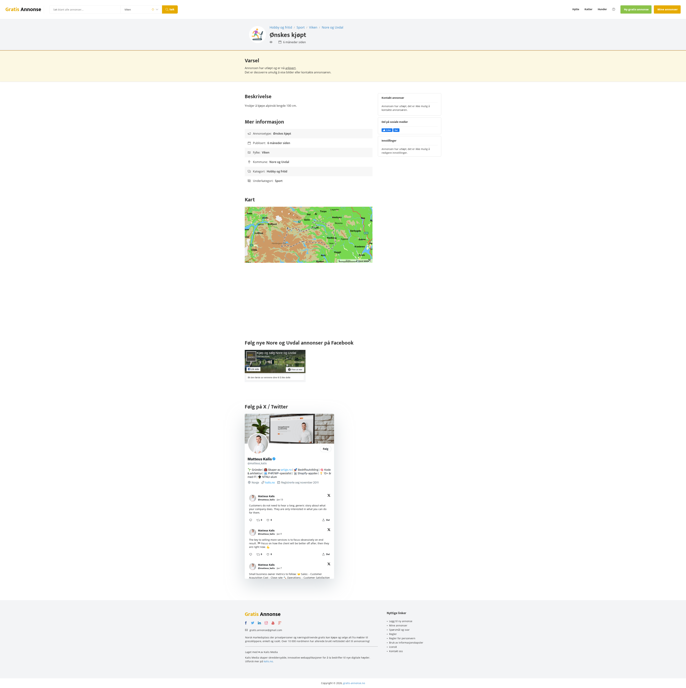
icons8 (393, 647)
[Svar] (250, 520)
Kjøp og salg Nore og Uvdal (276, 353)
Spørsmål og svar (399, 629)
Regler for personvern (402, 638)
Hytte (575, 9)
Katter (588, 9)
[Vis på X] (328, 496)
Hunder (602, 9)
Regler (393, 634)
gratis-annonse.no (354, 683)
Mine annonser (398, 625)
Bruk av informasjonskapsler (406, 642)
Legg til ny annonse (400, 621)
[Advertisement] (343, 302)
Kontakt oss (396, 651)
